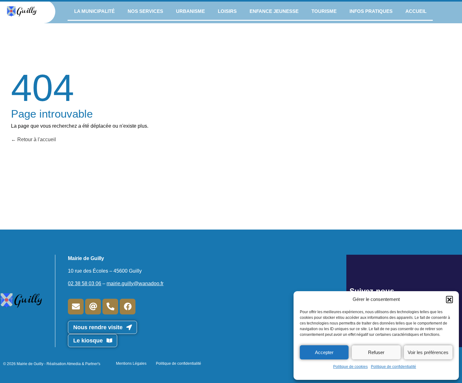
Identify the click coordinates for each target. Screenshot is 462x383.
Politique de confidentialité (393, 366)
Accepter (324, 352)
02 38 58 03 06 (84, 283)
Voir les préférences (428, 352)
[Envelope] (76, 306)
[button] (449, 299)
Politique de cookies (350, 366)
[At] (93, 306)
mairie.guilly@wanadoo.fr (135, 283)
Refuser (376, 352)
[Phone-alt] (110, 306)
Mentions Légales (131, 363)
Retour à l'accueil (36, 139)
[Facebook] (127, 306)
